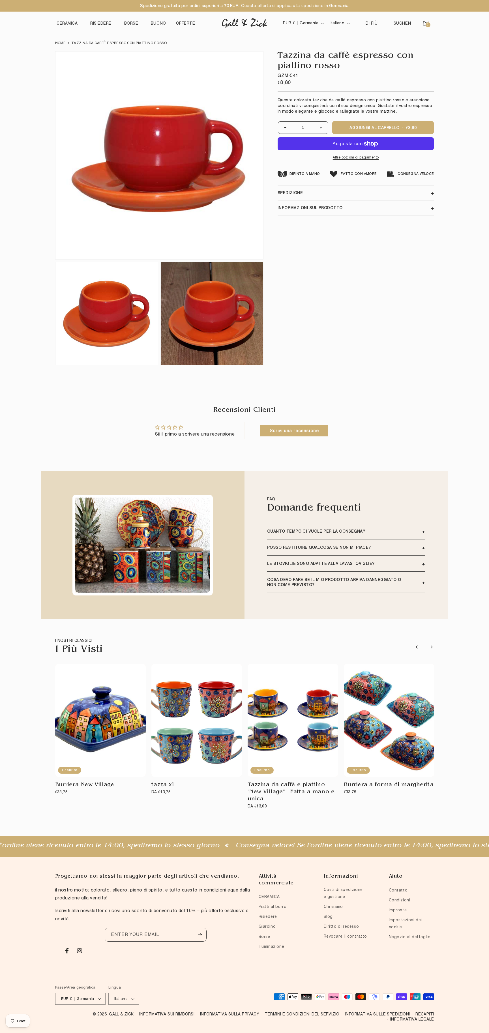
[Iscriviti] (200, 934)
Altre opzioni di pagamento (356, 157)
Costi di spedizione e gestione (343, 893)
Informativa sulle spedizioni (377, 1014)
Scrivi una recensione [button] (294, 430)
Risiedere (268, 916)
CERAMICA (269, 896)
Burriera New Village (84, 785)
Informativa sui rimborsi (166, 1014)
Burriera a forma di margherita (389, 785)
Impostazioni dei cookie (405, 923)
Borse (264, 936)
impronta (398, 910)
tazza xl (162, 785)
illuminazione (271, 946)
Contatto (398, 890)
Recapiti (424, 1014)
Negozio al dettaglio (410, 937)
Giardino (267, 926)
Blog (328, 916)
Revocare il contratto (345, 936)
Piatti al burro (273, 906)
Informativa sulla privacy (229, 1014)
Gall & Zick (121, 1014)
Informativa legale (412, 1019)
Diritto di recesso (341, 926)
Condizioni (399, 900)
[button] (68, 23)
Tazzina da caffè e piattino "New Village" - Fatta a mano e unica (291, 792)
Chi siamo (333, 906)
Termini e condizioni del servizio (302, 1014)
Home (60, 43)
